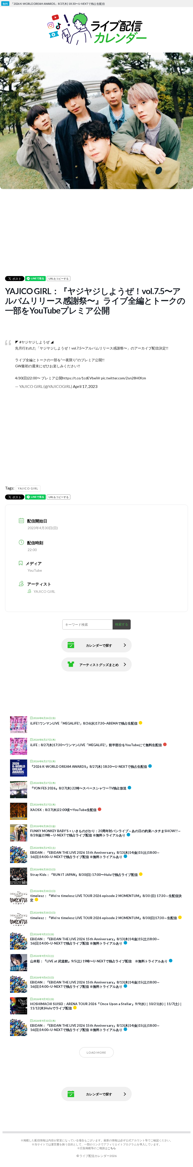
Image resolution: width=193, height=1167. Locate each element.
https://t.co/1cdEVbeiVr (81, 378)
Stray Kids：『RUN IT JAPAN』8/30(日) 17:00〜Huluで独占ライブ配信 (84, 875)
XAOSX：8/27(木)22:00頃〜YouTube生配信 (63, 810)
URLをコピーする (59, 278)
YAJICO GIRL (28, 488)
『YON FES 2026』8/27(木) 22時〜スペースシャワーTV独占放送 (78, 788)
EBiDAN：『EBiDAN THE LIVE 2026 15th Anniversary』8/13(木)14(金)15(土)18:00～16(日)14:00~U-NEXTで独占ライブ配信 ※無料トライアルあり (95, 854)
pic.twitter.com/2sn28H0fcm (123, 378)
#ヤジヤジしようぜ (34, 342)
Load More (96, 1052)
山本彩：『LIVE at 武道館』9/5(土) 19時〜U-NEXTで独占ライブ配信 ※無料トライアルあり (99, 961)
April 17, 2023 (85, 386)
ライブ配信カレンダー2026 (98, 1156)
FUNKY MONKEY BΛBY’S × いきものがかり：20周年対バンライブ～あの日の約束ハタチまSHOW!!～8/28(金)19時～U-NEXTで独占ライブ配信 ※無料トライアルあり (105, 833)
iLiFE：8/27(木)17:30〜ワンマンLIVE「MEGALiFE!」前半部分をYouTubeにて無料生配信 (96, 745)
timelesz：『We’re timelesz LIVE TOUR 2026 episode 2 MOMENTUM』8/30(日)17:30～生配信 (103, 918)
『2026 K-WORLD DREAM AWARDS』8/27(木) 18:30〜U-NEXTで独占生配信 (88, 767)
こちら (112, 1148)
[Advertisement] (96, 226)
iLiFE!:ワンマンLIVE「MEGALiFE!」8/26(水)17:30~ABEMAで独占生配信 (83, 723)
